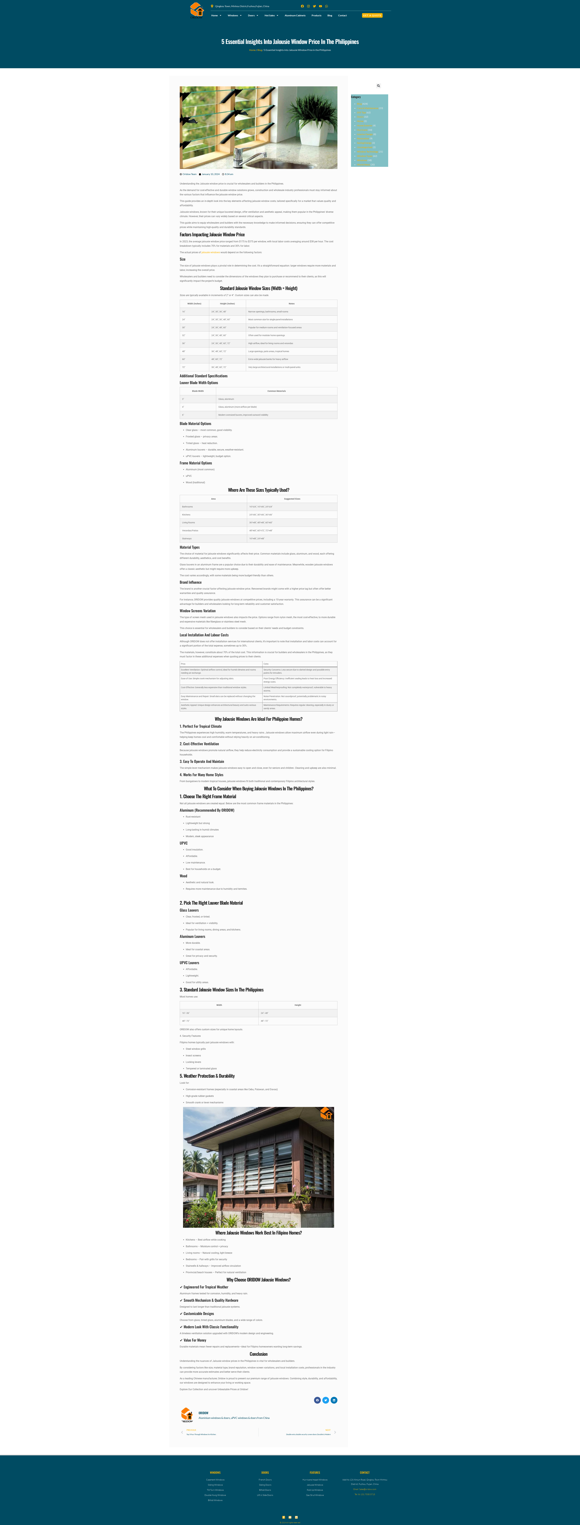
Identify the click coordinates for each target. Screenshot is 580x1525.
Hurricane (362, 129)
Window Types (364, 155)
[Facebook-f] (283, 1517)
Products (316, 15)
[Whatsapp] (326, 6)
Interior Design (365, 134)
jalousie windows (210, 252)
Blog (329, 15)
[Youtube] (290, 1517)
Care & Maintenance (367, 108)
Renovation (363, 138)
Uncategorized (364, 147)
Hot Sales (270, 15)
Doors (251, 15)
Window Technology (367, 151)
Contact (342, 15)
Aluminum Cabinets (295, 15)
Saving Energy (364, 142)
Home (214, 15)
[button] (317, 1400)
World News (363, 164)
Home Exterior (364, 125)
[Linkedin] (296, 1517)
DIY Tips (361, 112)
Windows (233, 15)
